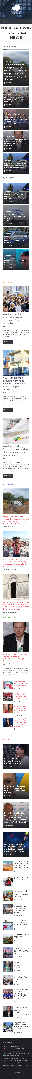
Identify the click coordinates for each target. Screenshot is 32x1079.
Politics (8, 160)
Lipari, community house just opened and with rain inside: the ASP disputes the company (15, 217)
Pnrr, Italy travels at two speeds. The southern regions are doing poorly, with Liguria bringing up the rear (15, 72)
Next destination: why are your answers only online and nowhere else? (21, 950)
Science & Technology (12, 114)
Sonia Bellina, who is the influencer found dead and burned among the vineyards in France (21, 708)
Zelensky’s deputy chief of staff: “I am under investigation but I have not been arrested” (21, 722)
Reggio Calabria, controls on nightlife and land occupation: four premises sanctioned (15, 166)
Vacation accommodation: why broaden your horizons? (21, 964)
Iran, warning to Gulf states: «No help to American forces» (21, 683)
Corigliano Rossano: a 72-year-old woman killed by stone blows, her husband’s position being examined (15, 239)
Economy (8, 61)
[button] (29, 21)
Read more (7, 341)
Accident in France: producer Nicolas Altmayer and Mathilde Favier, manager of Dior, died (15, 143)
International (10, 136)
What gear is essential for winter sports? (21, 878)
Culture (8, 94)
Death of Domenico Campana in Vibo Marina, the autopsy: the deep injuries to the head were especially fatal (15, 261)
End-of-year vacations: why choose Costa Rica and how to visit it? (21, 936)
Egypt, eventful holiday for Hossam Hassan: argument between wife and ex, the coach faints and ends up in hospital (15, 817)
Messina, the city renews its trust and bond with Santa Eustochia (14, 100)
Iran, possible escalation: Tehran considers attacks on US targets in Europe (21, 695)
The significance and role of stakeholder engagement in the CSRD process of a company (21, 908)
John (5, 526)
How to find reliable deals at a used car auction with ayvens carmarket (21, 893)
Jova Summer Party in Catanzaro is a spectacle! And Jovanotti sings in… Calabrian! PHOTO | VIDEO (15, 121)
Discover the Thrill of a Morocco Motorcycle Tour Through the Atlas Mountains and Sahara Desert (21, 865)
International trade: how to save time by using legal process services (21, 923)
